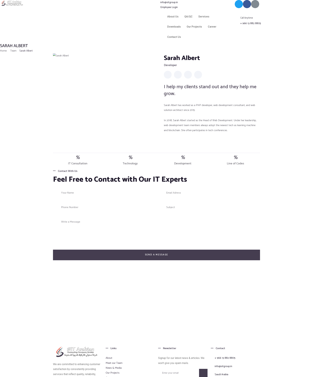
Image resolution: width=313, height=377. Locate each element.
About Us (173, 16)
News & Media (114, 368)
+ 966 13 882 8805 (250, 23)
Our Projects (194, 26)
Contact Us (174, 36)
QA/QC (188, 16)
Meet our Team (114, 363)
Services (203, 16)
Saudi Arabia (221, 374)
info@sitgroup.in (169, 2)
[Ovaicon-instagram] (255, 4)
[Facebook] (247, 4)
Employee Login (169, 7)
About (109, 358)
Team (13, 51)
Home (3, 51)
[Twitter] (239, 4)
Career (212, 26)
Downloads (174, 26)
